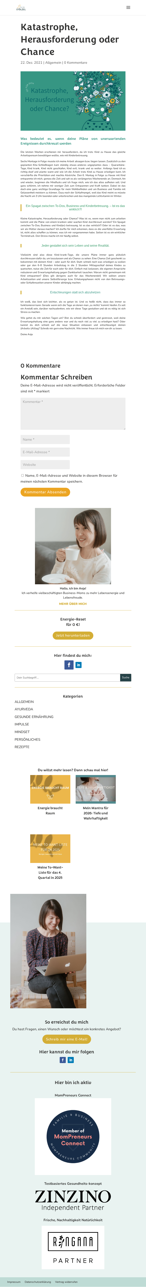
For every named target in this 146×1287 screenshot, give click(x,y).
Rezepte (22, 747)
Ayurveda (24, 709)
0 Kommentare (75, 62)
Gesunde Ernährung (34, 717)
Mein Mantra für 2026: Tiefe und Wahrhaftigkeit (96, 813)
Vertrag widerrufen (66, 1282)
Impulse (22, 724)
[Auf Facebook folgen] (69, 665)
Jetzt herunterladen (73, 635)
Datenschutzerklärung (38, 1282)
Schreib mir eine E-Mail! (66, 1039)
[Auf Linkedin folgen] (78, 665)
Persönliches (27, 739)
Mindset (22, 732)
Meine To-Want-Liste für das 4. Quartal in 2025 (50, 872)
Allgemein (53, 62)
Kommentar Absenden (45, 492)
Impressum (14, 1282)
